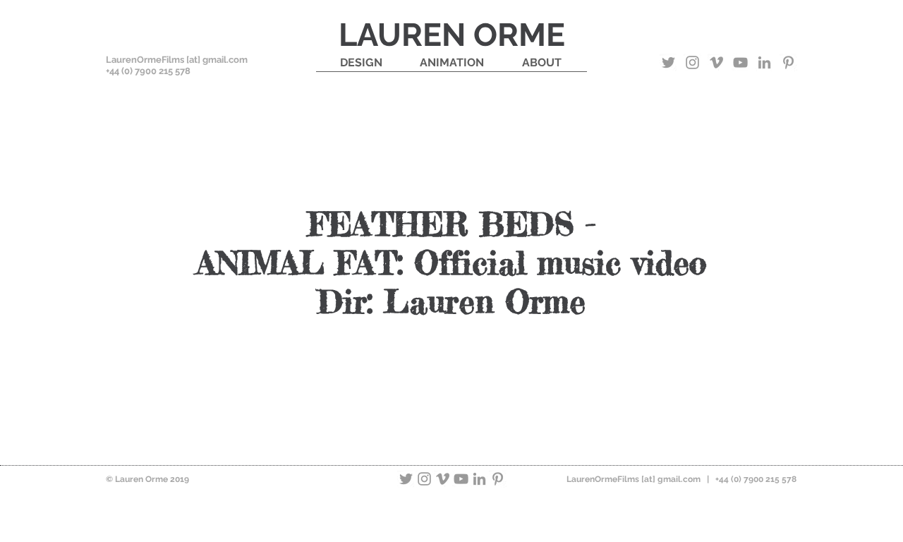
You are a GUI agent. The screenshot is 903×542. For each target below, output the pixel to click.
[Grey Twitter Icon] (668, 62)
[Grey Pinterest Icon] (788, 62)
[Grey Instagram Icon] (692, 62)
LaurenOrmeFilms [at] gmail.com (177, 59)
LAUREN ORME (452, 35)
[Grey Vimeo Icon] (716, 62)
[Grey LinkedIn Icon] (764, 62)
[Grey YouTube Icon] (740, 62)
